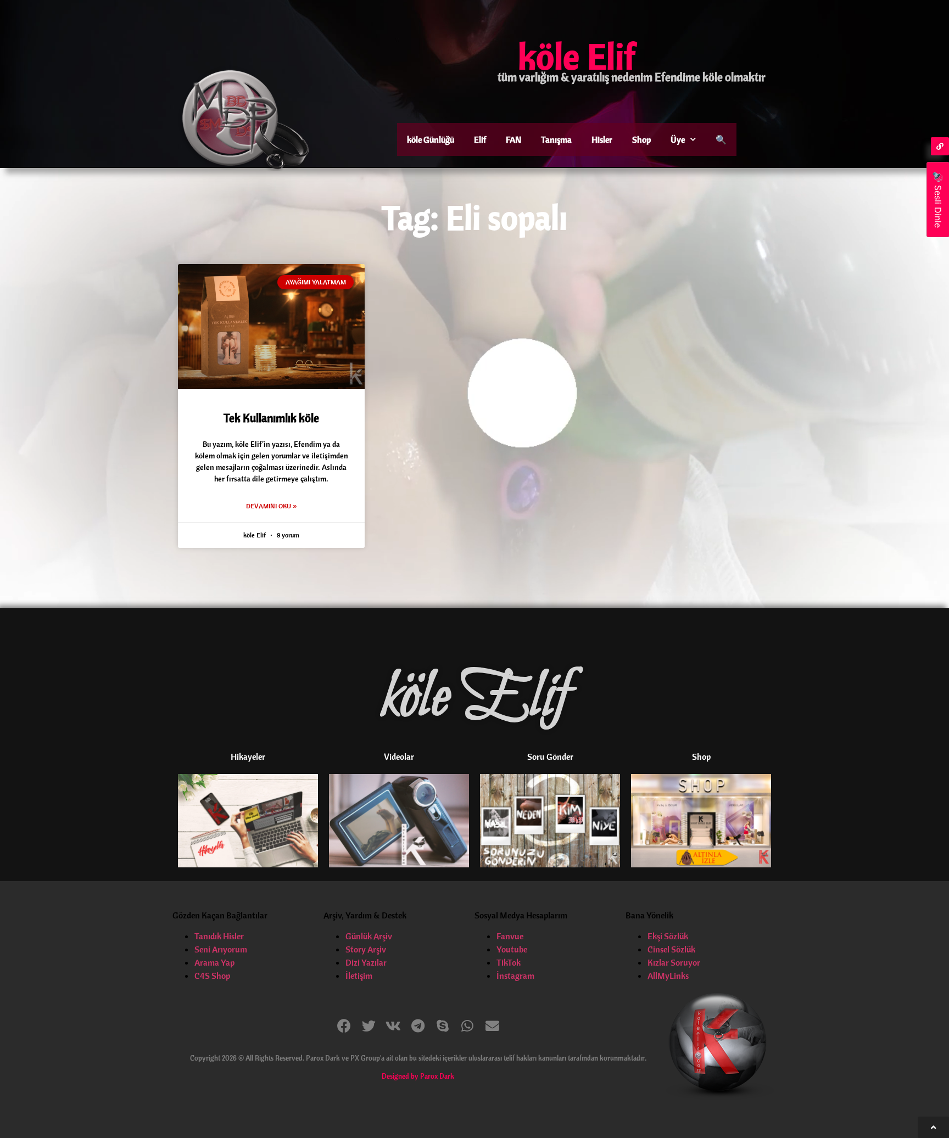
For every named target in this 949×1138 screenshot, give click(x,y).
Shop (641, 139)
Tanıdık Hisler (219, 935)
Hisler (601, 139)
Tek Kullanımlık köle (271, 418)
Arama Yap (214, 962)
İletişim (358, 975)
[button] (344, 1025)
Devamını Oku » (271, 506)
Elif (480, 139)
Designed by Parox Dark (418, 1076)
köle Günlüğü (430, 139)
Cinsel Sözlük (671, 949)
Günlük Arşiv (368, 935)
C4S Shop (212, 975)
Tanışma (556, 139)
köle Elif (576, 56)
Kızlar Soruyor (673, 962)
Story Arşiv (365, 949)
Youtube (511, 949)
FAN (513, 139)
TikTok (508, 962)
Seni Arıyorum (220, 949)
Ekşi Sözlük (667, 935)
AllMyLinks (668, 975)
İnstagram (515, 975)
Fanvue (509, 935)
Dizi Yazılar (366, 962)
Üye (678, 139)
